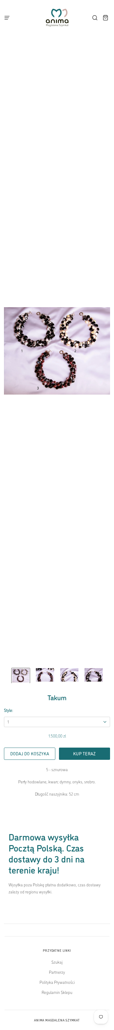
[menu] (9, 18)
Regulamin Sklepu (57, 992)
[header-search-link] (95, 18)
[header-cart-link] (105, 18)
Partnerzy (57, 972)
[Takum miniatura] (21, 675)
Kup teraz (84, 753)
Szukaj (57, 962)
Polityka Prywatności (57, 982)
